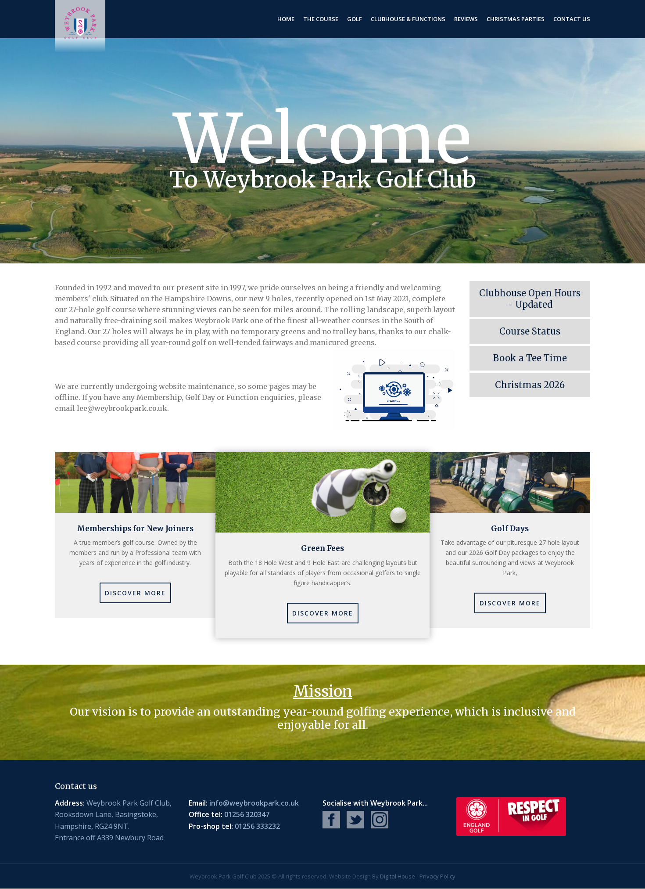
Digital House (397, 876)
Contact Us (571, 19)
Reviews (466, 19)
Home (285, 19)
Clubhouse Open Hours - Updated (524, 299)
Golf (354, 19)
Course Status (514, 332)
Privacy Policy (437, 876)
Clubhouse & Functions (408, 19)
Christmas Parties (516, 19)
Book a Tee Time (518, 359)
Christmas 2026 (517, 386)
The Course (320, 19)
